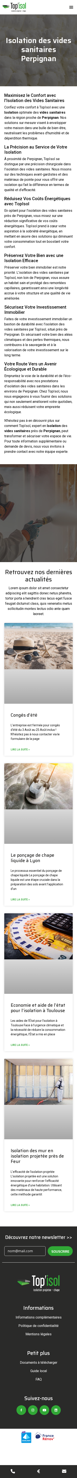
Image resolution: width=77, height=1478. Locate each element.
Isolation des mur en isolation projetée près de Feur (37, 1156)
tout (38, 242)
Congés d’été (24, 715)
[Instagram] (33, 1410)
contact (22, 452)
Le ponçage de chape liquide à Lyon (32, 858)
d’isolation (12, 386)
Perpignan (50, 118)
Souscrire (60, 1251)
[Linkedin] (56, 1410)
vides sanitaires (38, 169)
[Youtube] (44, 1410)
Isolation (11, 112)
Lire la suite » (20, 749)
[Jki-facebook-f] (21, 1410)
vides (44, 112)
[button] (71, 7)
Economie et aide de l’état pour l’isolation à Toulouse (38, 1008)
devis (28, 446)
